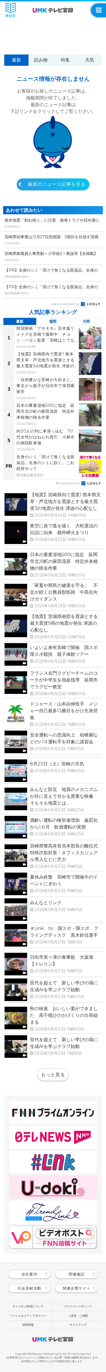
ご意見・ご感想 (78, 1316)
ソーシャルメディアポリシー (28, 1316)
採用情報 (28, 1325)
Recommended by (65, 304)
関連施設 (77, 1274)
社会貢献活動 (29, 1288)
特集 (65, 60)
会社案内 (29, 1274)
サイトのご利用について (28, 1306)
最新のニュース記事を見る (57, 184)
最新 (16, 60)
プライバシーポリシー (78, 1306)
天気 (89, 60)
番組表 (10, 16)
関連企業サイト (76, 1288)
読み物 (40, 60)
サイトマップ (78, 1325)
